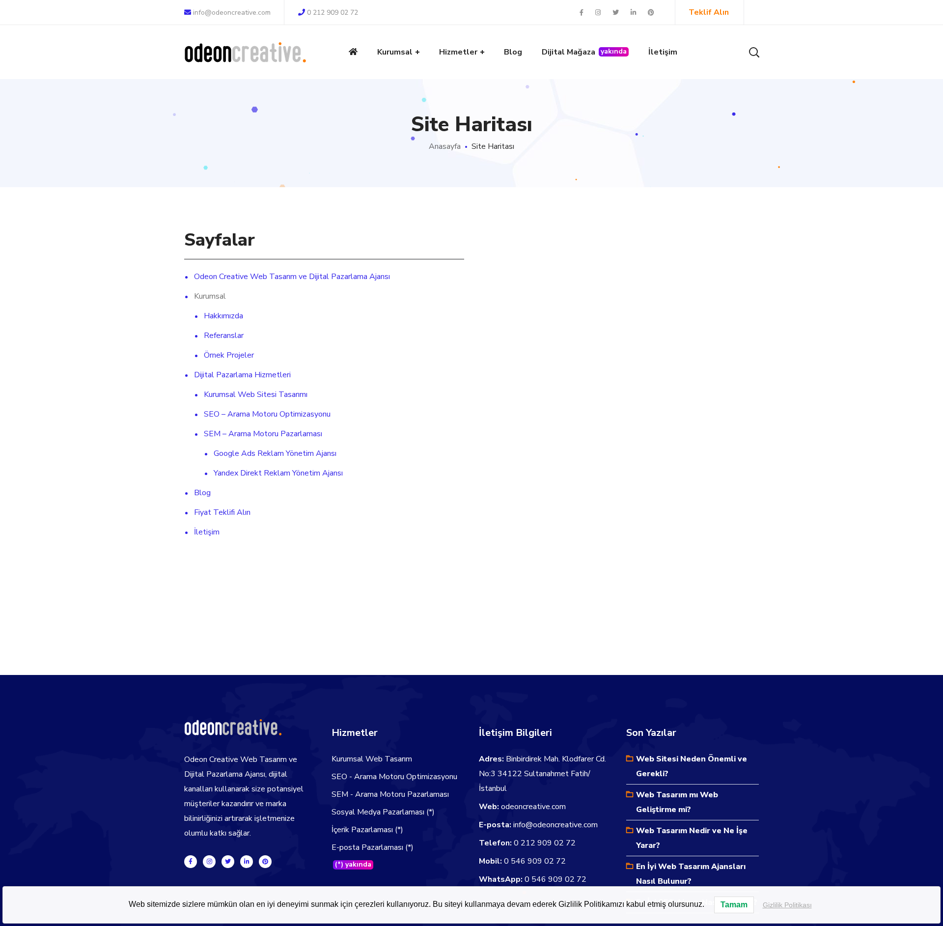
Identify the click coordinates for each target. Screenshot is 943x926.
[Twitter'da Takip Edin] (228, 861)
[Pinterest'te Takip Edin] (265, 861)
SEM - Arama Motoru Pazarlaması (390, 794)
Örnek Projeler (229, 355)
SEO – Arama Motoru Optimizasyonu (267, 414)
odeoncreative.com (533, 806)
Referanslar (224, 335)
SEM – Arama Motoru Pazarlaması (263, 433)
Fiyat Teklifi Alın (222, 512)
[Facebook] (582, 12)
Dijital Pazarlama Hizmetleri (242, 374)
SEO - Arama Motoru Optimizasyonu (394, 776)
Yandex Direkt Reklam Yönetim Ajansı (278, 473)
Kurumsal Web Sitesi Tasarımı (255, 394)
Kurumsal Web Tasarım (372, 759)
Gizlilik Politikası (787, 905)
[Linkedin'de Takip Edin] (246, 861)
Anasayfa (445, 146)
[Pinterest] (651, 12)
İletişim (207, 532)
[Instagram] (598, 12)
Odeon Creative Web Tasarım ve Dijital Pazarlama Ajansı (292, 276)
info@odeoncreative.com (232, 12)
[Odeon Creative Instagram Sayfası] (209, 861)
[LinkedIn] (634, 12)
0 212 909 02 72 (332, 12)
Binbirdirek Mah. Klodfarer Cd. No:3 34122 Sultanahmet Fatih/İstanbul (542, 774)
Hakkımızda (223, 315)
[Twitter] (616, 12)
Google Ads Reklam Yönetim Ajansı (275, 453)
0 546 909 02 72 (535, 861)
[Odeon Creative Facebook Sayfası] (190, 861)
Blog (202, 492)
